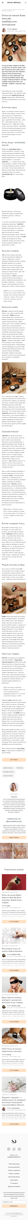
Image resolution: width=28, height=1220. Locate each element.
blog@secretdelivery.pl (14, 1157)
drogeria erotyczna (8, 768)
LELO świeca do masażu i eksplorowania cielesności (12, 1049)
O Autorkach (14, 1183)
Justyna (9, 1054)
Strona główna (7, 9)
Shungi (4, 340)
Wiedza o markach (9, 1095)
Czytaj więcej (14, 921)
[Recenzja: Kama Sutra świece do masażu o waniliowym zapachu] (14, 2)
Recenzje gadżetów (8, 11)
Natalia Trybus (16, 954)
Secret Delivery (15, 1213)
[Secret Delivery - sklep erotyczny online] (14, 1142)
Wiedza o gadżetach (14, 1170)
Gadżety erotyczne (18, 9)
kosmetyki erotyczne (8, 772)
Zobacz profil (14, 837)
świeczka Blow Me (7, 174)
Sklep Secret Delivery (14, 1186)
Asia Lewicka (15, 1108)
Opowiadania (14, 1180)
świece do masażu (8, 775)
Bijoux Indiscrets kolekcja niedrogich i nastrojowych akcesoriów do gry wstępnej (12, 1000)
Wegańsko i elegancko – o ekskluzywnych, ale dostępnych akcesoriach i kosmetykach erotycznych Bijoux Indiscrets (13, 1101)
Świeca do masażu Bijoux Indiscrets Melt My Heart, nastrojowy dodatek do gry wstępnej (12, 899)
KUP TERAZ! (14, 760)
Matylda (14, 29)
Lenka (8, 906)
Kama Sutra (20, 768)
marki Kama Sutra (14, 149)
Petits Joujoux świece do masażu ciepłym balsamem (12, 949)
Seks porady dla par (14, 1177)
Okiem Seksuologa (14, 1164)
